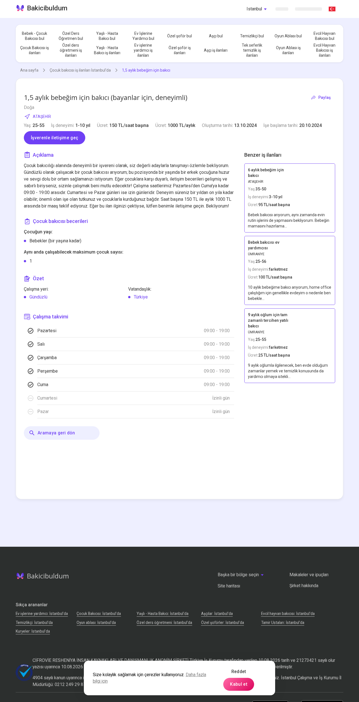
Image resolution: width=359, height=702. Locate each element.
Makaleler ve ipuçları (308, 574)
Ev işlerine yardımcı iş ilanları (143, 50)
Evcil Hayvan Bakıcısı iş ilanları (324, 50)
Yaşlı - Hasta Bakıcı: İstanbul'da (162, 613)
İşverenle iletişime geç (54, 137)
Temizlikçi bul (252, 36)
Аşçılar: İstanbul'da (217, 613)
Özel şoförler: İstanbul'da (222, 622)
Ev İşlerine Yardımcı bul (143, 36)
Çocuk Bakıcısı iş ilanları (34, 50)
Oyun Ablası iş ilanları (288, 50)
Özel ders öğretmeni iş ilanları (71, 50)
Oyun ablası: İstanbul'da (96, 622)
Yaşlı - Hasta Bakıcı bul (107, 36)
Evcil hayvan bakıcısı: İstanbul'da (288, 613)
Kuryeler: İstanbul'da (33, 631)
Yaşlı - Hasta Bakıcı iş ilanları (107, 50)
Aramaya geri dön (56, 433)
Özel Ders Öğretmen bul (71, 36)
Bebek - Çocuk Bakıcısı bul (34, 36)
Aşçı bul (216, 36)
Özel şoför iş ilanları (180, 50)
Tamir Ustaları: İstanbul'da (282, 622)
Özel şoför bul (179, 36)
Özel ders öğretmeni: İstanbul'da (164, 622)
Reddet (238, 671)
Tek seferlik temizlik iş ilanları (252, 50)
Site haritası (229, 586)
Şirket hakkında (303, 585)
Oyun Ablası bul (288, 36)
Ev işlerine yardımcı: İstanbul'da (42, 613)
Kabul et (238, 684)
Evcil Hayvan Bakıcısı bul (324, 36)
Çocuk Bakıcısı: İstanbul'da (99, 613)
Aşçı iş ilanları (215, 50)
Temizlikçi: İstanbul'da (34, 622)
